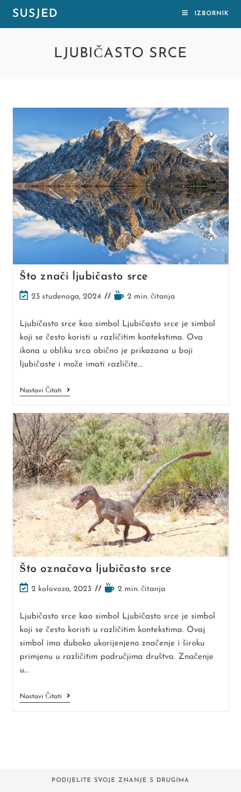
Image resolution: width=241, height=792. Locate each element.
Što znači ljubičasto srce (84, 276)
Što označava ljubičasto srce (96, 569)
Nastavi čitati (45, 391)
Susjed (35, 14)
